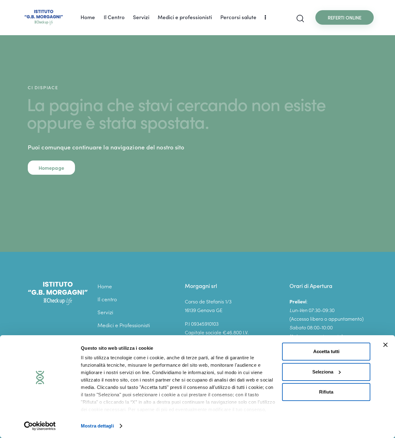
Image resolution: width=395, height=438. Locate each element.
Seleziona (322, 371)
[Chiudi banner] (385, 345)
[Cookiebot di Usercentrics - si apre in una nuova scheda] (40, 426)
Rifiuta (326, 391)
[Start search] (300, 19)
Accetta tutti (326, 351)
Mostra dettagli (97, 425)
